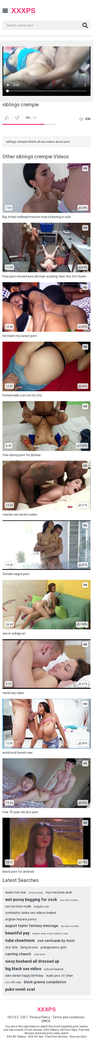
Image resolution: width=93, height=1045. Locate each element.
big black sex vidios (23, 968)
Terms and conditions (68, 1017)
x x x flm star (13, 982)
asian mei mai (15, 892)
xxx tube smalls (70, 926)
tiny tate (11, 947)
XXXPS (23, 11)
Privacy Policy (40, 1017)
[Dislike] (17, 118)
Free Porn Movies (56, 1036)
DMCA (46, 1021)
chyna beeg (35, 892)
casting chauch (18, 954)
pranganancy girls (54, 947)
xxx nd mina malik (18, 906)
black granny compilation (45, 982)
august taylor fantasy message (31, 926)
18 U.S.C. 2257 (17, 1017)
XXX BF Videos (16, 1036)
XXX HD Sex (35, 1036)
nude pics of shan (59, 976)
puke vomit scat (20, 989)
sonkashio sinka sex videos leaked (30, 913)
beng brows (29, 947)
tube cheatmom (20, 940)
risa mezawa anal (59, 892)
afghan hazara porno (21, 919)
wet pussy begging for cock (31, 899)
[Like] (6, 118)
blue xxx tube (78, 1036)
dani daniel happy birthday (24, 976)
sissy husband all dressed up (32, 961)
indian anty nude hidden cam (50, 933)
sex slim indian (69, 900)
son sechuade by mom (56, 940)
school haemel (53, 969)
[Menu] (5, 10)
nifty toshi (39, 954)
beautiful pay (17, 933)
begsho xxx (41, 906)
